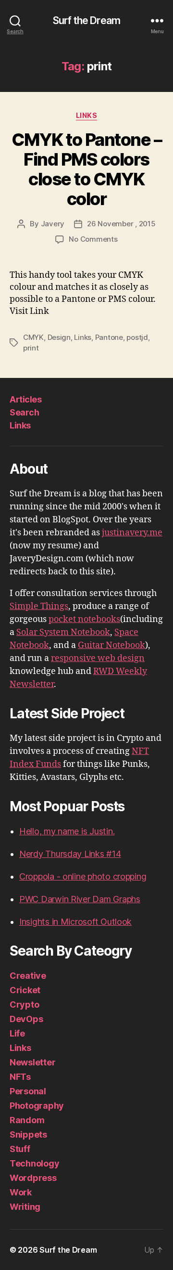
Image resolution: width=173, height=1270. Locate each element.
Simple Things (39, 606)
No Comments (93, 239)
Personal (28, 1091)
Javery (52, 223)
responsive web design (98, 658)
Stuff (20, 1149)
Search (24, 412)
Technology (34, 1163)
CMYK (33, 337)
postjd (137, 337)
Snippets (28, 1134)
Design (59, 337)
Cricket (25, 990)
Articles (25, 399)
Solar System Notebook (63, 632)
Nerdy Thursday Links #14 (70, 854)
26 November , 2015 (121, 223)
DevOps (26, 1019)
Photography (37, 1106)
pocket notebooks (84, 619)
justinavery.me (132, 532)
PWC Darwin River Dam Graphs (79, 899)
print (31, 347)
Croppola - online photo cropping (82, 876)
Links (87, 115)
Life (17, 1033)
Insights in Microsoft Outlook (75, 922)
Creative (28, 976)
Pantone (109, 337)
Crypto (24, 1004)
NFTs (20, 1077)
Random (27, 1120)
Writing (25, 1207)
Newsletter (32, 1062)
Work (21, 1192)
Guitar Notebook (111, 645)
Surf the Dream (86, 20)
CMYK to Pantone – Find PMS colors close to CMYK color (87, 169)
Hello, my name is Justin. (66, 831)
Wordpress (33, 1178)
